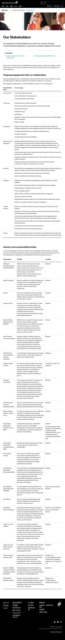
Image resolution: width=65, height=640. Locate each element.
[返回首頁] (10, 2)
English (5, 608)
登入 (62, 6)
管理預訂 (49, 6)
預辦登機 (56, 6)
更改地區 (6, 605)
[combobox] (52, 2)
